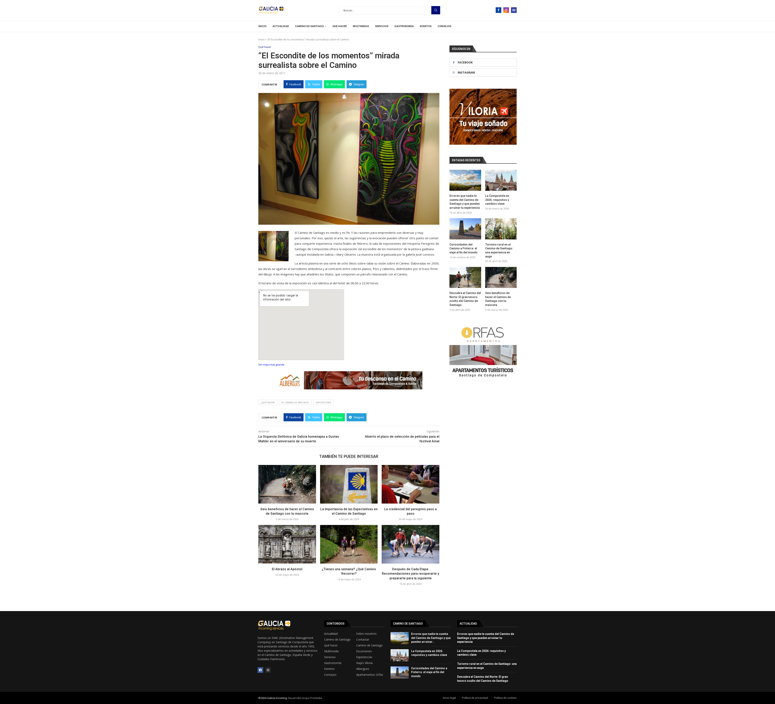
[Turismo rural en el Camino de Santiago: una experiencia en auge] (501, 228)
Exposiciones (323, 402)
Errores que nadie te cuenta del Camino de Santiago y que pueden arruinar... (431, 637)
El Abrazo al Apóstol (287, 569)
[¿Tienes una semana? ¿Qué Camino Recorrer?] (349, 544)
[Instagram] (506, 10)
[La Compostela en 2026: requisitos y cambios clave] (501, 180)
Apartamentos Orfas (369, 674)
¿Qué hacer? (268, 402)
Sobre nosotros (366, 633)
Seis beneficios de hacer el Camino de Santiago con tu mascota (498, 299)
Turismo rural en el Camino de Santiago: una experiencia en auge (499, 250)
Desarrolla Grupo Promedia (305, 698)
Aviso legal (449, 698)
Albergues (362, 668)
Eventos (425, 26)
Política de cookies (505, 698)
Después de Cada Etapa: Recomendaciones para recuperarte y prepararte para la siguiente (410, 573)
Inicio (262, 26)
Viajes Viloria (364, 663)
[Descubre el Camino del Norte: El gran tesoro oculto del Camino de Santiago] (465, 277)
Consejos (444, 26)
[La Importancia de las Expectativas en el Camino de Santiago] (349, 484)
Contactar (362, 639)
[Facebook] (498, 10)
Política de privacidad (475, 698)
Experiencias (364, 657)
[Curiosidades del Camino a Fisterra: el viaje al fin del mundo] (465, 228)
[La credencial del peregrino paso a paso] (410, 484)
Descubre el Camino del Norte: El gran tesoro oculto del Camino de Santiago (465, 299)
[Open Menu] (514, 10)
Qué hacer (339, 26)
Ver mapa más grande (271, 364)
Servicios (381, 26)
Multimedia (361, 26)
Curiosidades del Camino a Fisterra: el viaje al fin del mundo (463, 248)
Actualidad (280, 26)
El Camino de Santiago (295, 402)
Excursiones (364, 651)
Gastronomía (404, 26)
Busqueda (435, 10)
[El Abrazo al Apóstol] (287, 544)
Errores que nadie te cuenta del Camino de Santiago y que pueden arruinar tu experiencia (464, 201)
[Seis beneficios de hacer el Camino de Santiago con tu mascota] (287, 484)
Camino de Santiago (309, 26)
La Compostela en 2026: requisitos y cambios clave (497, 199)
